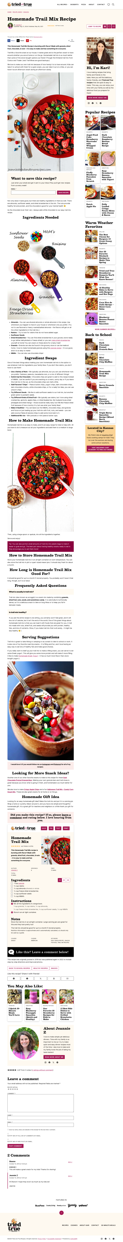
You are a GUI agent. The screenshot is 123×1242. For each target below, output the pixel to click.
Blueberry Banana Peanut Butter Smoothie (106, 320)
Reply (70, 1162)
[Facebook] (49, 1062)
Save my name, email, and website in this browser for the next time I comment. (32, 1129)
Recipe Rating (12, 1087)
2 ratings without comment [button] (42, 1070)
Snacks (26, 12)
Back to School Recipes (19, 968)
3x (68, 880)
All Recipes (62, 4)
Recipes (65, 1225)
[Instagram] (45, 1062)
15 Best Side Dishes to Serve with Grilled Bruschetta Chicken (66, 1014)
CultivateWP (73, 1238)
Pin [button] (51, 828)
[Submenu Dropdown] (67, 4)
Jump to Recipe (94, 26)
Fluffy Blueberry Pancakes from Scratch (91, 177)
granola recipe (55, 348)
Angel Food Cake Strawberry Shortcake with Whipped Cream (92, 141)
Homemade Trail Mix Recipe (104, 373)
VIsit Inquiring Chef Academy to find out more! (100, 448)
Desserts (74, 4)
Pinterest (57, 764)
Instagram (46, 764)
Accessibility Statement (54, 1238)
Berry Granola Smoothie (106, 386)
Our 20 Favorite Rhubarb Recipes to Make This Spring (104, 257)
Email (13, 189)
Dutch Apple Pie (91, 205)
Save (44, 828)
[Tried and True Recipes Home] (19, 4)
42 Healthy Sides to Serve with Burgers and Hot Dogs (106, 291)
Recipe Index (17, 12)
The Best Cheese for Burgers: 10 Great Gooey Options (105, 239)
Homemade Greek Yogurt (28, 656)
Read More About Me (54, 1057)
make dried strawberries (61, 340)
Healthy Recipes (40, 968)
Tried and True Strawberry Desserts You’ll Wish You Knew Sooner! (106, 275)
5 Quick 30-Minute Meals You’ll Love (14, 1011)
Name (9, 1115)
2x (64, 880)
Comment (11, 1093)
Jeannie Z (19, 25)
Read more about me (97, 98)
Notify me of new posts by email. (20, 1141)
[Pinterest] (57, 1062)
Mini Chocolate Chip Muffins (105, 359)
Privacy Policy (42, 1238)
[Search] (113, 4)
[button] (48, 25)
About (91, 4)
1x (60, 880)
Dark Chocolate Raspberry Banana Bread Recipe (107, 140)
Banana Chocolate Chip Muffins (105, 401)
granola (21, 883)
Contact (101, 4)
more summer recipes (104, 329)
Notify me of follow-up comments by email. (24, 1136)
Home (9, 12)
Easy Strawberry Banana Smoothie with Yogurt (108, 175)
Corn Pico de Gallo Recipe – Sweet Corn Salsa (106, 305)
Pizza (83, 4)
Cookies (74, 1225)
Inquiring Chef (107, 435)
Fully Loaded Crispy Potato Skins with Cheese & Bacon (108, 209)
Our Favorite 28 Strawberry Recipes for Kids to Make (49, 1014)
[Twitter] (53, 1062)
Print (66, 828)
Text (58, 828)
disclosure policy (38, 37)
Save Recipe (64, 192)
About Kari (84, 1225)
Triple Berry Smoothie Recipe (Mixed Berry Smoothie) (106, 417)
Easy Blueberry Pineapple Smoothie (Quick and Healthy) (31, 1014)
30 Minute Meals (108, 1225)
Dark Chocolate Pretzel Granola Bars (106, 346)
